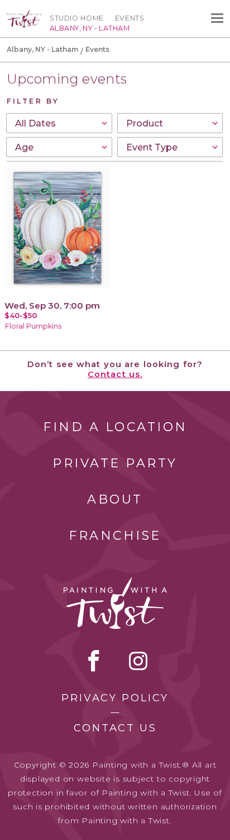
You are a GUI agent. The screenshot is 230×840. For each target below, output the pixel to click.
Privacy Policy (115, 698)
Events (130, 18)
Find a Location (115, 426)
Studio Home (77, 18)
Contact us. (115, 374)
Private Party (115, 463)
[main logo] (24, 15)
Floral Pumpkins (33, 326)
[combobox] (59, 123)
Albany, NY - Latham (42, 49)
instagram (138, 660)
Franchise (115, 535)
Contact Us (115, 728)
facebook (93, 660)
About (115, 499)
